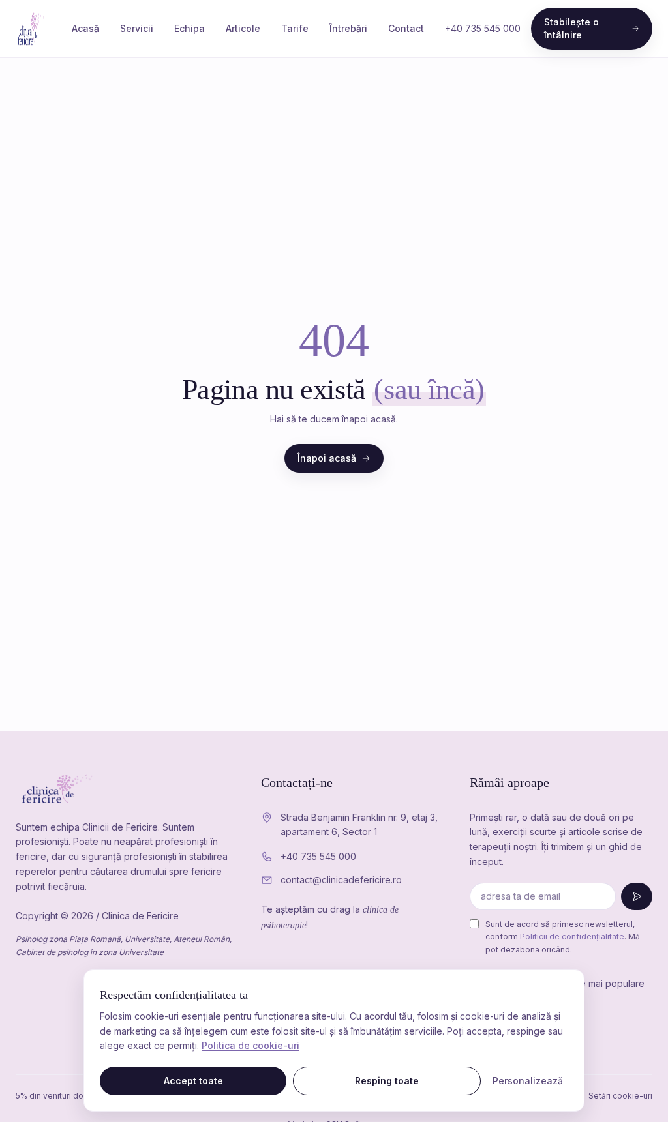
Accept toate (193, 1080)
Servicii (136, 28)
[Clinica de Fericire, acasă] (33, 28)
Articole (243, 28)
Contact (406, 28)
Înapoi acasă (326, 458)
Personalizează (528, 1080)
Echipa (189, 28)
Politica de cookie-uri (250, 1045)
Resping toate (387, 1080)
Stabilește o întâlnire (571, 28)
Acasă (85, 28)
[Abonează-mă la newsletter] (636, 896)
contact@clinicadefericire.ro (341, 879)
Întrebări (348, 28)
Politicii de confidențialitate (572, 936)
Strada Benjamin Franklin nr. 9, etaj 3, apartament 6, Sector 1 (359, 825)
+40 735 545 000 (483, 28)
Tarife (295, 28)
